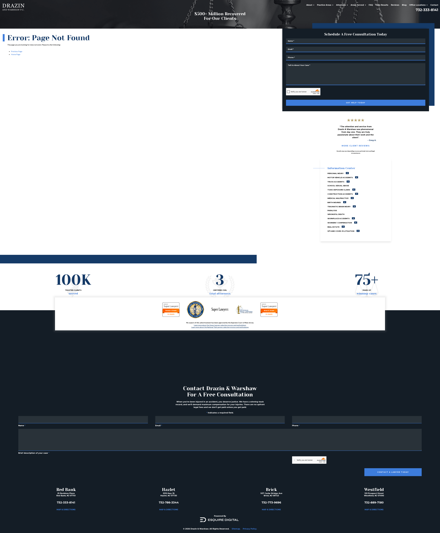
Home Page (15, 54)
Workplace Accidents (338, 219)
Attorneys (341, 5)
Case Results (382, 5)
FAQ (371, 5)
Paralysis (332, 210)
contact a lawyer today (393, 472)
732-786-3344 (169, 502)
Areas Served (357, 5)
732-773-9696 (271, 502)
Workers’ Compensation (339, 223)
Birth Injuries (334, 202)
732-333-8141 (427, 10)
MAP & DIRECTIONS (66, 510)
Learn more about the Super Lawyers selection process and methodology (220, 325)
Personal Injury (335, 173)
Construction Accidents (340, 194)
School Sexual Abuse (338, 186)
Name (21, 425)
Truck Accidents (336, 182)
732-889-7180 (374, 502)
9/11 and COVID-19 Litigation (341, 231)
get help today (355, 103)
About (309, 5)
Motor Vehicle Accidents (340, 178)
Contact (434, 5)
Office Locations (417, 5)
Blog (404, 5)
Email (158, 425)
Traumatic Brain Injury (339, 207)
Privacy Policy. (250, 529)
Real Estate (333, 227)
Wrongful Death (335, 214)
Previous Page (16, 51)
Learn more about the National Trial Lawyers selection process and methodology (220, 327)
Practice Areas (324, 5)
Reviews (395, 5)
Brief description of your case (33, 453)
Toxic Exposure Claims (339, 190)
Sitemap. (236, 529)
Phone (296, 425)
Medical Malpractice (338, 198)
